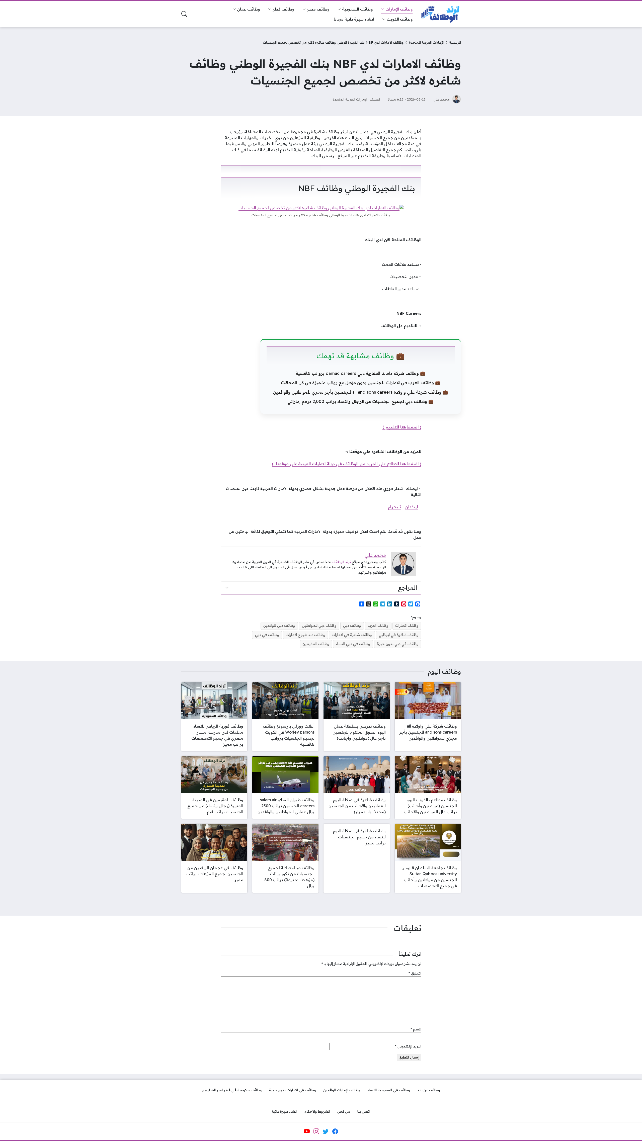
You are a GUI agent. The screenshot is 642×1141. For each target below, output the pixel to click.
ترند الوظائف (341, 562)
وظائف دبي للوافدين (279, 625)
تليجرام (394, 506)
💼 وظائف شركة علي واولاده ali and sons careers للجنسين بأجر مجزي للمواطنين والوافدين (360, 392)
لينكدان (411, 506)
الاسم (416, 1029)
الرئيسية (455, 42)
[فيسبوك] (335, 1131)
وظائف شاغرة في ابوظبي (399, 635)
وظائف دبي (352, 625)
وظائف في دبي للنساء (353, 644)
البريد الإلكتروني (408, 1046)
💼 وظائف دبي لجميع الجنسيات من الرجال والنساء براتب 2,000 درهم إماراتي (360, 401)
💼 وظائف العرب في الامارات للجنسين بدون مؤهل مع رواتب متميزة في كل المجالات (360, 382)
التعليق (415, 973)
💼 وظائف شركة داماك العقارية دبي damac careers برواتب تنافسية (360, 373)
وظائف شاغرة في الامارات (352, 635)
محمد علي (442, 99)
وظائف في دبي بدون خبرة (398, 644)
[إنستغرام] (316, 1131)
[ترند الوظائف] (441, 14)
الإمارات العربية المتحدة (426, 42)
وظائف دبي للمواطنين (319, 625)
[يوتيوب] (307, 1131)
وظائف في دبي (267, 635)
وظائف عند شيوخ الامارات (305, 635)
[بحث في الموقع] (184, 14)
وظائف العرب (378, 625)
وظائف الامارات (407, 625)
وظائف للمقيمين (315, 644)
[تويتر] (326, 1131)
